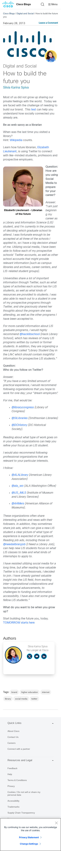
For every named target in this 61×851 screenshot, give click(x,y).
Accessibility (13, 801)
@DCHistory (19, 425)
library (8, 698)
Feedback (12, 768)
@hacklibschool (30, 334)
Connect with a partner (19, 749)
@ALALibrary (20, 475)
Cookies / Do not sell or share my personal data (24, 793)
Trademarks (13, 807)
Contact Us (13, 737)
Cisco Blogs (23, 4)
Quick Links (14, 723)
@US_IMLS (19, 493)
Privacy (11, 786)
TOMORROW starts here (19, 622)
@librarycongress (23, 407)
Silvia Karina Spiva (16, 87)
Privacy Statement (29, 837)
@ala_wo (17, 486)
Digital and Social (25, 13)
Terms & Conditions (17, 780)
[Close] (56, 822)
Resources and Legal (20, 760)
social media (21, 698)
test (33, 109)
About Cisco (13, 731)
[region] (30, 834)
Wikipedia (16, 140)
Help (10, 774)
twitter (34, 698)
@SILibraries (20, 418)
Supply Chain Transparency (21, 812)
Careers (11, 743)
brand (14, 692)
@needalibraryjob (14, 544)
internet (45, 692)
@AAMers (18, 503)
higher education (29, 692)
